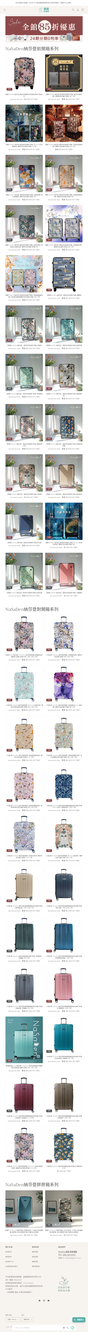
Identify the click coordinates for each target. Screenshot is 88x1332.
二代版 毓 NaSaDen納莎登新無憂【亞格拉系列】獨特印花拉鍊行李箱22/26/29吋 (24, 857)
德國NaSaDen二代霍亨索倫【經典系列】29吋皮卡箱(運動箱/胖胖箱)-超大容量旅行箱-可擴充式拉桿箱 (24, 1231)
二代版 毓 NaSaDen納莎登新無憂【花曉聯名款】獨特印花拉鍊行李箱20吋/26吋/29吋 (64, 656)
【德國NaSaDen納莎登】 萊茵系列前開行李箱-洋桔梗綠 (24, 394)
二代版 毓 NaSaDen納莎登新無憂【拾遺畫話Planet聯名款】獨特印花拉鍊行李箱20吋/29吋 (64, 706)
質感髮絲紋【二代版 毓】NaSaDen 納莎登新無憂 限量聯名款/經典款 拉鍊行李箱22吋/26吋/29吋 (24, 1067)
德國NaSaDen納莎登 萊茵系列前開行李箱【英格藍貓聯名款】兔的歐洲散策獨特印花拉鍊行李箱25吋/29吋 (24, 296)
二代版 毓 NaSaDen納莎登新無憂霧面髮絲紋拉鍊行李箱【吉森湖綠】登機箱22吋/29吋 (64, 1057)
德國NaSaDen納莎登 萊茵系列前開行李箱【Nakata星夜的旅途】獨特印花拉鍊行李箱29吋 (64, 543)
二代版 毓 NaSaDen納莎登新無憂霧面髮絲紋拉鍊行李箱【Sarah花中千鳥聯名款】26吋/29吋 (64, 806)
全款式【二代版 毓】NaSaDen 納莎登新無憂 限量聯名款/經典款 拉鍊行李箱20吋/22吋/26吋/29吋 (24, 656)
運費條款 (35, 1262)
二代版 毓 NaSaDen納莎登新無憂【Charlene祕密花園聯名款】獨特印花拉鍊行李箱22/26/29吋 (24, 1167)
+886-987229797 (69, 1255)
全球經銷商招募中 (11, 1266)
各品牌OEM (9, 1262)
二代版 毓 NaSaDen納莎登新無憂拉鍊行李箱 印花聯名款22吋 (64, 1167)
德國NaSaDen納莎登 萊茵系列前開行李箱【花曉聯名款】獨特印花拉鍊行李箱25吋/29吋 (64, 246)
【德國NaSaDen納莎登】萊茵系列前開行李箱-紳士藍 (24, 543)
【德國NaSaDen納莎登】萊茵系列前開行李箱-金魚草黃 (24, 593)
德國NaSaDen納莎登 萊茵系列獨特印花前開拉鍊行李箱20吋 (24, 95)
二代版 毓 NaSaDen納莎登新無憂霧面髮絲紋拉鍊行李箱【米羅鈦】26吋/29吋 (64, 1117)
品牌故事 (8, 1252)
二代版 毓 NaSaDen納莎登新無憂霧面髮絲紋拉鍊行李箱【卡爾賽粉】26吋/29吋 (64, 1007)
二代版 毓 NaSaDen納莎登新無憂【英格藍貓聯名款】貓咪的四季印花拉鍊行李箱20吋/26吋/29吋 (24, 806)
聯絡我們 (8, 1257)
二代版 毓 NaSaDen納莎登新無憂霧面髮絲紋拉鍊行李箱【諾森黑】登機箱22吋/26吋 (24, 1007)
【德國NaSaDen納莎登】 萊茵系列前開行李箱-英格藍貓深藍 (64, 445)
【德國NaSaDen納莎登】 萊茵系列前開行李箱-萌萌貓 (24, 494)
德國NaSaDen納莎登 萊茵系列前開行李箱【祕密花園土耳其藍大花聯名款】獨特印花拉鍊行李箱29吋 (24, 246)
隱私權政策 (36, 1266)
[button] (4, 9)
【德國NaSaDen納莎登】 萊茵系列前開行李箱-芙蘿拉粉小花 (24, 445)
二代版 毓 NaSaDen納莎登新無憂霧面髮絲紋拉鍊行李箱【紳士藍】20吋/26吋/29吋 (64, 907)
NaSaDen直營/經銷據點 (67, 1252)
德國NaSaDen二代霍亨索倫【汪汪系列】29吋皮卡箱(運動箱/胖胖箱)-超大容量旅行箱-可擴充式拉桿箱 (64, 1231)
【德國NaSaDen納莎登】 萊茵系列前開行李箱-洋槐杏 (24, 345)
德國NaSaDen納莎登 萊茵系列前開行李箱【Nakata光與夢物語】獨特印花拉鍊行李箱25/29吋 (24, 145)
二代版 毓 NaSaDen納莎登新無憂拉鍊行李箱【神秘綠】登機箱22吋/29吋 (24, 957)
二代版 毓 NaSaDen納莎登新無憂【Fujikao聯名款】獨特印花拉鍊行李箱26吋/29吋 (63, 857)
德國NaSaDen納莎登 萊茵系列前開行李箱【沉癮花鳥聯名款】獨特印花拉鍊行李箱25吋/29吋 (64, 145)
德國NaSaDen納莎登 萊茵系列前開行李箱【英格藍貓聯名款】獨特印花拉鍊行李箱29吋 (64, 196)
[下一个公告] (83, 3)
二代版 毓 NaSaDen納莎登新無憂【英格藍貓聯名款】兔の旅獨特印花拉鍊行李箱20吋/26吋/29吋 (64, 756)
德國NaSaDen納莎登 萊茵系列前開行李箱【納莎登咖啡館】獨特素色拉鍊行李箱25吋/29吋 (64, 95)
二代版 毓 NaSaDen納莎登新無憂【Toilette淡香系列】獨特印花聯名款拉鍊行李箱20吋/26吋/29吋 (24, 706)
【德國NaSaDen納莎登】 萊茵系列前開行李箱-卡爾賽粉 (64, 593)
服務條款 (35, 1252)
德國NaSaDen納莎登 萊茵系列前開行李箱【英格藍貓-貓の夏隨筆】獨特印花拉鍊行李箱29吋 (24, 196)
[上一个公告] (4, 3)
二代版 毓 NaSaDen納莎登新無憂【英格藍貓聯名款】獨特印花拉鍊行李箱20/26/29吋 (24, 756)
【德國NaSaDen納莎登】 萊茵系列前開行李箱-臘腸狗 (63, 295)
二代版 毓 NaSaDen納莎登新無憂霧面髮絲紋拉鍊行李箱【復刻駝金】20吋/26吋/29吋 (24, 907)
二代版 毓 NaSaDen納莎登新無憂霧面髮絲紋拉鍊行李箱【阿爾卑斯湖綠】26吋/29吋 (64, 957)
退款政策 (35, 1257)
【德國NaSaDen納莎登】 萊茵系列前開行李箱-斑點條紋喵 (64, 395)
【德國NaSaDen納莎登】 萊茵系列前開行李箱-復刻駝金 (64, 494)
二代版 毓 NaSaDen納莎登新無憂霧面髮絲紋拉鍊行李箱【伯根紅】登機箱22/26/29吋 (24, 1117)
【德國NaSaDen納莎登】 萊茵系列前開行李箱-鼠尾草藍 (64, 345)
